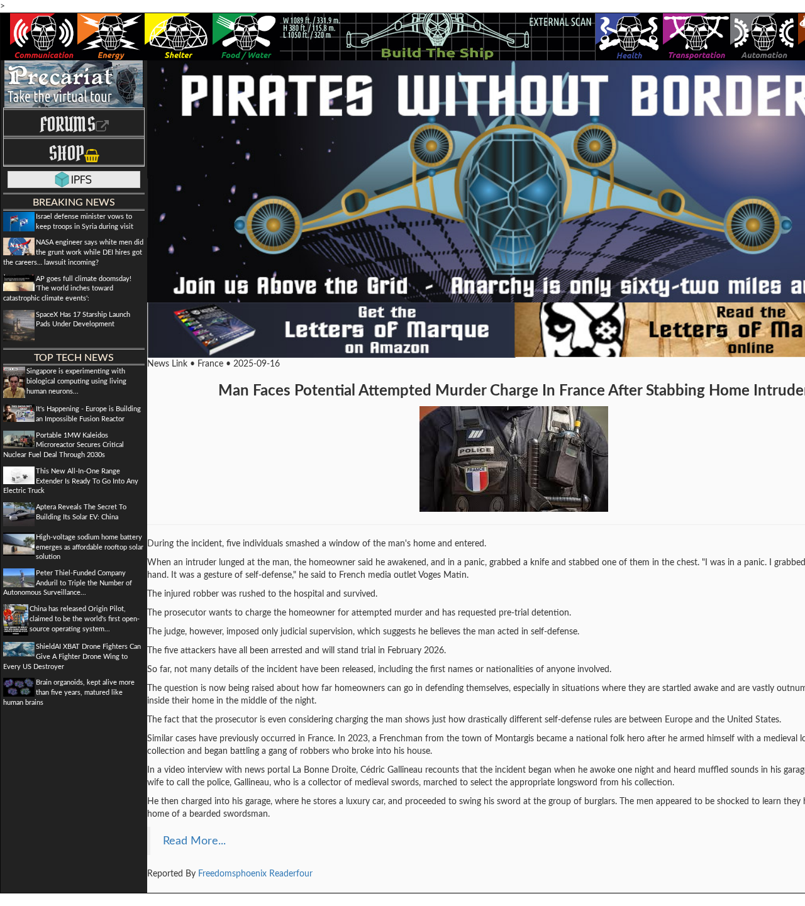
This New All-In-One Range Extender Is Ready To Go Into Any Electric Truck (70, 481)
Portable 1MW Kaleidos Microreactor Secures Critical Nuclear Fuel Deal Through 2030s (63, 445)
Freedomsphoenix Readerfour (255, 874)
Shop (66, 153)
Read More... (194, 841)
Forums (68, 124)
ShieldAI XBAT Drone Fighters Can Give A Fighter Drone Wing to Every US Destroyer (72, 656)
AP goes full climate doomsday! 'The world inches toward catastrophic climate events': (67, 288)
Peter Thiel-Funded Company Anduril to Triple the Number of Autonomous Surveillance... (67, 583)
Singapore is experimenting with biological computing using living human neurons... (76, 381)
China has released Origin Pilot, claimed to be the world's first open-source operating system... (85, 618)
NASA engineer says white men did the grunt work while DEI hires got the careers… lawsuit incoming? (73, 252)
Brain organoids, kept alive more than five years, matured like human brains (69, 692)
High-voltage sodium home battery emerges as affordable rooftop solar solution (89, 547)
